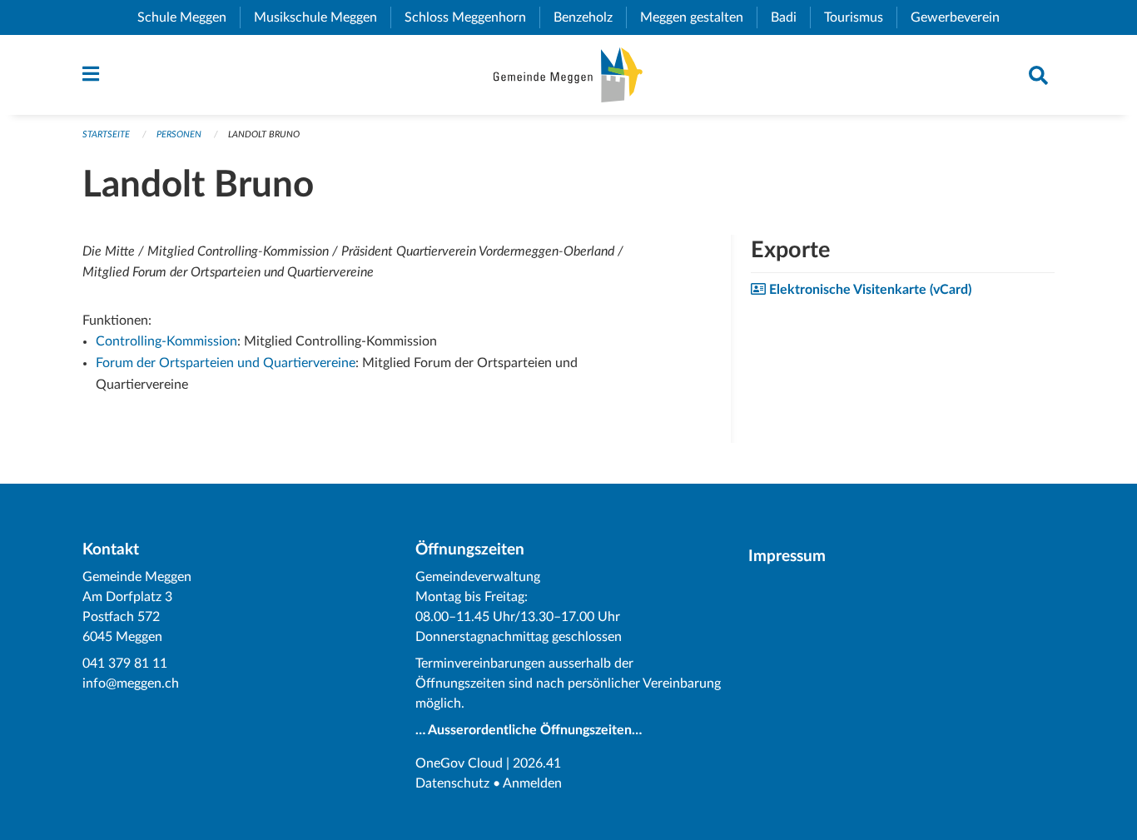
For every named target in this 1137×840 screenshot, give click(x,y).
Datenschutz (452, 783)
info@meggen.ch (130, 683)
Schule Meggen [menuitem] (188, 17)
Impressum (787, 556)
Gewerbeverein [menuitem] (962, 17)
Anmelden (532, 783)
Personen (178, 134)
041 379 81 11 (124, 663)
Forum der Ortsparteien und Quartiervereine (225, 363)
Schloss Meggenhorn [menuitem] (472, 17)
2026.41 (537, 763)
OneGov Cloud (459, 763)
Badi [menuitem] (790, 17)
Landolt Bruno (264, 134)
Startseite (106, 134)
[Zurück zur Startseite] (568, 75)
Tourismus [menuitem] (860, 17)
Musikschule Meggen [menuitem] (322, 17)
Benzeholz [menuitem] (590, 17)
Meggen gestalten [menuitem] (698, 17)
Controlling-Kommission (166, 341)
